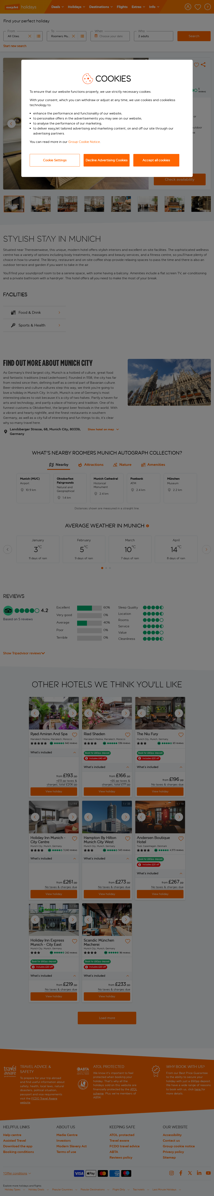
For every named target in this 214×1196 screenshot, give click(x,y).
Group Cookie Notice (84, 142)
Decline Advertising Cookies (107, 160)
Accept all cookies (156, 160)
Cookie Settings (55, 160)
